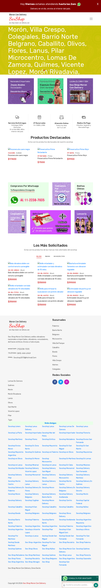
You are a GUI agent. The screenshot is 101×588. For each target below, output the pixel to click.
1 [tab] (44, 70)
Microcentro (57, 339)
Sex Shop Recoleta (66, 542)
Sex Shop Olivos (31, 549)
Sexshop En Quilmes (33, 452)
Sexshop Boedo (14, 513)
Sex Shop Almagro (32, 562)
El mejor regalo (39, 218)
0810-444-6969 (24, 353)
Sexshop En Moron (32, 459)
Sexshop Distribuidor (16, 468)
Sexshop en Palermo (50, 452)
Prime (50, 156)
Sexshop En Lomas (83, 459)
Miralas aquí (82, 218)
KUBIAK (19, 153)
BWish (47, 256)
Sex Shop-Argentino (33, 542)
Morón (10, 390)
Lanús (10, 398)
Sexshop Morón (82, 494)
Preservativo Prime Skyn (77, 155)
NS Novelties (59, 256)
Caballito (55, 348)
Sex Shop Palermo (83, 542)
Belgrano (55, 335)
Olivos (10, 403)
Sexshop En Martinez (67, 459)
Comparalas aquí (82, 193)
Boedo (54, 352)
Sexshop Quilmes (15, 549)
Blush (39, 256)
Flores (54, 356)
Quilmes (11, 385)
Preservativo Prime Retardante (50, 158)
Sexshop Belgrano (32, 513)
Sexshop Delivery (15, 500)
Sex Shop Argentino (67, 559)
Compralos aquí (15, 218)
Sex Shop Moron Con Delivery (34, 583)
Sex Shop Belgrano (49, 559)
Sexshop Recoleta (32, 559)
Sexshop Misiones (83, 465)
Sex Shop (46, 562)
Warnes (55, 365)
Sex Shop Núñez (48, 549)
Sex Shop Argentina (16, 562)
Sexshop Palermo (32, 520)
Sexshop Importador (67, 433)
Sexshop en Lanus (15, 465)
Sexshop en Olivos (66, 452)
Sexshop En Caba (66, 465)
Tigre (10, 420)
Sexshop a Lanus (31, 536)
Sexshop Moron (48, 488)
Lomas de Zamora (15, 381)
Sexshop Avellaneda (67, 520)
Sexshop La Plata (15, 433)
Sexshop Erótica (48, 439)
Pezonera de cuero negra (18, 155)
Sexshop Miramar (32, 465)
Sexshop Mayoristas (84, 452)
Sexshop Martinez (15, 439)
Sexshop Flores (31, 439)
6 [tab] (54, 70)
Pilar (9, 415)
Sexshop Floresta (83, 433)
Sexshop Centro (65, 500)
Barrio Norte (57, 330)
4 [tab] (50, 70)
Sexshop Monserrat (67, 468)
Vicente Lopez (13, 411)
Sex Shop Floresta (83, 555)
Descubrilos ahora (18, 92)
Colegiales (56, 369)
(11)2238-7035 (23, 349)
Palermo (55, 326)
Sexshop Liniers (14, 426)
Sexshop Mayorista (49, 446)
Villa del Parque (58, 343)
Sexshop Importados (33, 433)
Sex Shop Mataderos (16, 555)
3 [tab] (48, 70)
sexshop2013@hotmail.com (25, 358)
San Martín (12, 407)
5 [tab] (52, 70)
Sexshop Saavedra (83, 559)
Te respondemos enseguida (22, 190)
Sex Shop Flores (14, 559)
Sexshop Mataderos (67, 439)
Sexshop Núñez (82, 507)
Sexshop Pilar (47, 529)
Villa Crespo (56, 360)
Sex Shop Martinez (32, 555)
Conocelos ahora (77, 94)
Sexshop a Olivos (82, 529)
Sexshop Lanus (48, 426)
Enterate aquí (61, 195)
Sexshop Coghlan (32, 500)
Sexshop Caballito (15, 507)
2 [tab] (46, 70)
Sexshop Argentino (32, 526)
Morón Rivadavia (14, 394)
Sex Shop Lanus (65, 555)
